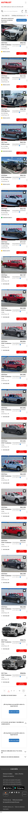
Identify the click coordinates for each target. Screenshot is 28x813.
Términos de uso (7, 800)
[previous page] (4, 690)
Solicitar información (21, 53)
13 (19, 691)
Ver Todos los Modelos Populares (12, 782)
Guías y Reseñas (19, 774)
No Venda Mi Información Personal (11, 802)
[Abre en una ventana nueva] (7, 788)
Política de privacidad (17, 800)
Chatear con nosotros (8, 776)
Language (5, 794)
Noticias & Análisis (7, 774)
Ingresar (24, 794)
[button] (22, 11)
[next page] (23, 690)
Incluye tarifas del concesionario (19, 44)
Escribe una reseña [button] (14, 712)
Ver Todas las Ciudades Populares (12, 780)
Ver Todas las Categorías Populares (12, 784)
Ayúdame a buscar (21, 20)
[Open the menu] (25, 2)
